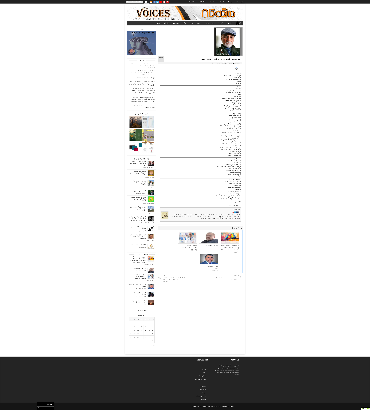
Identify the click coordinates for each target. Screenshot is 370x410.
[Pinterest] (164, 1)
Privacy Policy (202, 376)
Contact (202, 1)
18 (149, 333)
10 (152, 330)
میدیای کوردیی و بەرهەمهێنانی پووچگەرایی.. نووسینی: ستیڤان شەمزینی (138, 198)
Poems (220, 63)
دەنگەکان (166, 23)
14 (138, 330)
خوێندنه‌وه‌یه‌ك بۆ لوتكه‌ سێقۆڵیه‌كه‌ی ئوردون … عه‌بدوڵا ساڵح (138, 172)
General (216, 63)
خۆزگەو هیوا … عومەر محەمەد (138, 244)
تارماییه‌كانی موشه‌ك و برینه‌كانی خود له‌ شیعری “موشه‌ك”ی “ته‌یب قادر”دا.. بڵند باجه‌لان (137, 218)
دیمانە (184, 23)
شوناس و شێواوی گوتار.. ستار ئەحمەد (146, 81)
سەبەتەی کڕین (202, 389)
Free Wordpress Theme (228, 406)
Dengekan (237, 63)
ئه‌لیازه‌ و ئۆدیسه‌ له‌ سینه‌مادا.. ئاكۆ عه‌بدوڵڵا (145, 93)
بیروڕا (198, 23)
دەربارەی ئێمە (212, 1)
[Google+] (160, 1)
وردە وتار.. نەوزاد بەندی (212, 245)
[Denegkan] (185, 19)
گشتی (229, 23)
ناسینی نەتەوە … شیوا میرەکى (138, 191)
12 (145, 330)
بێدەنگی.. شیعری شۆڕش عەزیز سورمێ (145, 77)
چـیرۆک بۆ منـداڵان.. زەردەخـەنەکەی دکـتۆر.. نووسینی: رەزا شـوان (188, 247)
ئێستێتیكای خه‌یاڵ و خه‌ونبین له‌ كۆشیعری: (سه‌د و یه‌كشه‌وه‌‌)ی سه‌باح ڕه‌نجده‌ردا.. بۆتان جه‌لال (173, 279)
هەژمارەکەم (203, 399)
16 (130, 330)
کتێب (221, 23)
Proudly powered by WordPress (201, 406)
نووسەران (229, 1)
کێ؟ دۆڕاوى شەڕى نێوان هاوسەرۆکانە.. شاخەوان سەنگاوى (139, 182)
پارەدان (204, 382)
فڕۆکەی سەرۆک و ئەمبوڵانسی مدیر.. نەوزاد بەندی (143, 84)
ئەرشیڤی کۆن (239, 1)
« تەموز (153, 345)
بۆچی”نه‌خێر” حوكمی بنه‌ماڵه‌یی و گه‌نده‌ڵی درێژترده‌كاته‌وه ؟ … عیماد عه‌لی (137, 236)
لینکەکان (221, 1)
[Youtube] (167, 1)
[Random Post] (146, 2)
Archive (192, 1)
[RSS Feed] (151, 1)
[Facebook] (154, 1)
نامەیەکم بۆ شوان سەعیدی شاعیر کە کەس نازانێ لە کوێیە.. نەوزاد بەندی (137, 163)
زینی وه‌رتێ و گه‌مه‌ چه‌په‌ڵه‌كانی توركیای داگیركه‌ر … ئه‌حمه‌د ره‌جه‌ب (138, 208)
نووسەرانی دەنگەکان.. (201, 396)
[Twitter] (157, 1)
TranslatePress (49, 408)
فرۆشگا (204, 392)
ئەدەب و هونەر (210, 23)
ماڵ (204, 372)
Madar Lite (217, 406)
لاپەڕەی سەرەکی (237, 23)
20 (141, 333)
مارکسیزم (176, 23)
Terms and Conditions (200, 379)
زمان (158, 23)
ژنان (191, 23)
